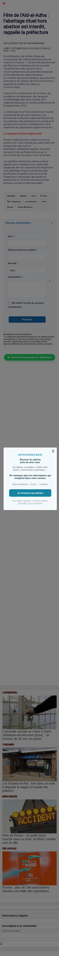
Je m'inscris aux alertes (30, 493)
